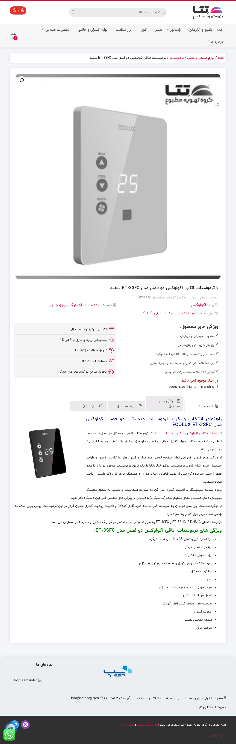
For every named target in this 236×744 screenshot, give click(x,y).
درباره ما (217, 41)
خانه (220, 30)
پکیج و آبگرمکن (200, 29)
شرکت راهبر (218, 735)
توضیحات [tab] (206, 406)
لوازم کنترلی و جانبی (92, 29)
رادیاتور (175, 29)
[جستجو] (73, 12)
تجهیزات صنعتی (57, 29)
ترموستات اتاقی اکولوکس (159, 313)
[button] (22, 80)
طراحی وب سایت (147, 725)
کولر (144, 29)
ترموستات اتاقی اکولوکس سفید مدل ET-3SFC (188, 433)
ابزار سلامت (124, 29)
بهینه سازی (127, 725)
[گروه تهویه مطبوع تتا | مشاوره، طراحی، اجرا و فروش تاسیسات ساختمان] (207, 11)
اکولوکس (198, 305)
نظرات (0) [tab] (90, 406)
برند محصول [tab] (126, 406)
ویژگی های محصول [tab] (169, 404)
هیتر (158, 29)
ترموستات (176, 58)
